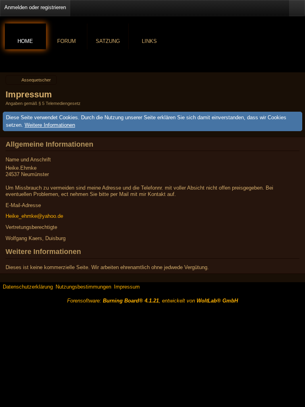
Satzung (108, 41)
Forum (66, 41)
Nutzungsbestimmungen (83, 287)
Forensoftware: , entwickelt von (152, 301)
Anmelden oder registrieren (35, 7)
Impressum (127, 287)
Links (149, 41)
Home (25, 41)
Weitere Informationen (50, 125)
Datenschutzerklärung (28, 287)
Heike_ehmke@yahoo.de (34, 216)
